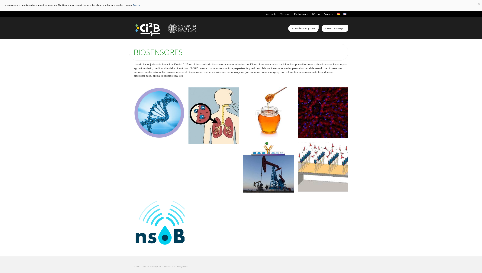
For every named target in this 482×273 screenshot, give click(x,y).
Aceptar (137, 5)
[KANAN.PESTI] (323, 167)
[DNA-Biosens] (159, 112)
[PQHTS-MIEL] (268, 112)
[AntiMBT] (213, 115)
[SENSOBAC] (159, 221)
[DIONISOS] (268, 167)
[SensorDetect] (323, 112)
